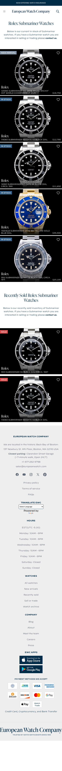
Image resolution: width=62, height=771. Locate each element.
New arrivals (31, 589)
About (31, 628)
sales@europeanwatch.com (31, 466)
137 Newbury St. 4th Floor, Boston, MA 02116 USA (31, 449)
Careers (31, 639)
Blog (31, 622)
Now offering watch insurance (31, 3)
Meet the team (31, 633)
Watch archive (31, 606)
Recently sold (31, 595)
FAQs (31, 494)
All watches (31, 583)
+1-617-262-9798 (31, 462)
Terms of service (31, 488)
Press (31, 645)
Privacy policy (31, 483)
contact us (51, 38)
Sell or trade (31, 601)
